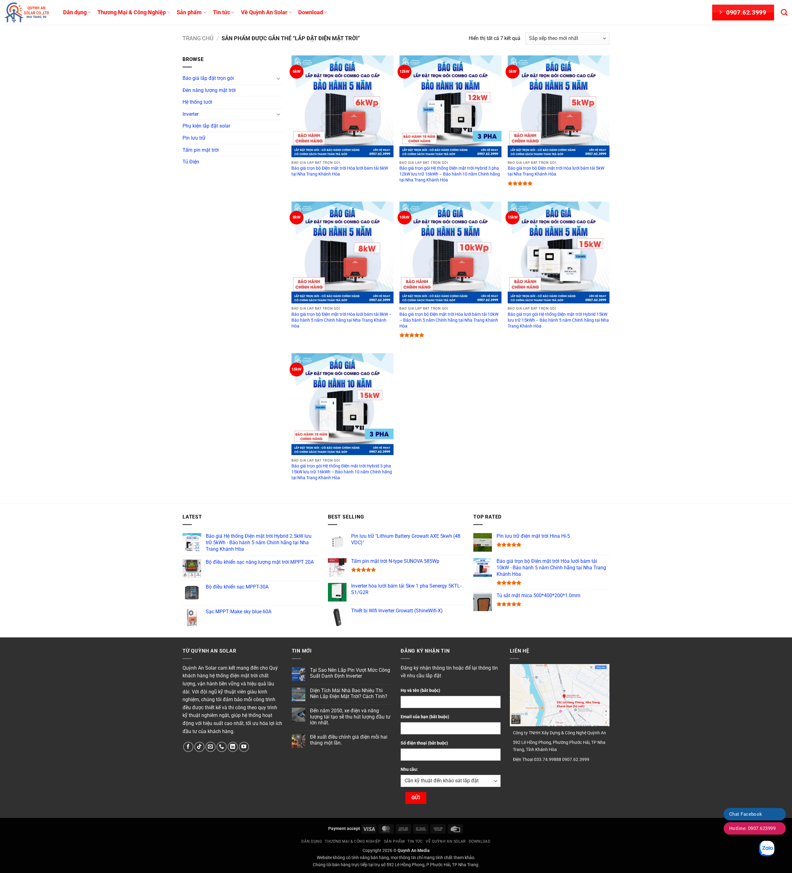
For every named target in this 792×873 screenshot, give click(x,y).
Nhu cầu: (409, 769)
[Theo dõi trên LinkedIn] (233, 747)
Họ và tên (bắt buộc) (420, 690)
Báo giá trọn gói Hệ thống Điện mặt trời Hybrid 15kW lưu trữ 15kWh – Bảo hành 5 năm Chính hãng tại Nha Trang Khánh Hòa (558, 320)
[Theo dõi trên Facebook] (188, 747)
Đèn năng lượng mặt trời (209, 90)
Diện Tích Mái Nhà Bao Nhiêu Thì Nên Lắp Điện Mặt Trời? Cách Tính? (348, 693)
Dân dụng (75, 12)
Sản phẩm (189, 12)
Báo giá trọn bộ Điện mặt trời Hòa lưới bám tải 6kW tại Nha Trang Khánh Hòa (339, 171)
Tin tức (221, 12)
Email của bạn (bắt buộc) (425, 716)
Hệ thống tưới (197, 102)
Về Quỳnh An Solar (264, 12)
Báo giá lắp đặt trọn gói (208, 78)
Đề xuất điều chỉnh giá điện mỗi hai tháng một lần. (348, 740)
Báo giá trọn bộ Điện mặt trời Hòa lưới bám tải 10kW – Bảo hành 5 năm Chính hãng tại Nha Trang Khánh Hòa (448, 320)
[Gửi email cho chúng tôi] (210, 747)
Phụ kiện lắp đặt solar (206, 126)
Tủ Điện (191, 162)
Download (310, 12)
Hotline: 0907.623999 (752, 828)
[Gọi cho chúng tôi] (222, 747)
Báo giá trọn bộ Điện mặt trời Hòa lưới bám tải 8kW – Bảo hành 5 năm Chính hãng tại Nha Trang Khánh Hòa (341, 320)
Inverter (191, 114)
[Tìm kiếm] (784, 12)
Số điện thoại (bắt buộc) (424, 743)
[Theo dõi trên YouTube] (244, 747)
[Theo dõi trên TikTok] (199, 747)
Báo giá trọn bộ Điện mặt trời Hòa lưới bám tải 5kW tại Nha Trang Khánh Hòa (556, 171)
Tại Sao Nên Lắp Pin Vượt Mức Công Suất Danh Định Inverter (350, 673)
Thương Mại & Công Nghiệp (131, 12)
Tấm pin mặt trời (201, 150)
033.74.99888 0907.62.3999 (561, 759)
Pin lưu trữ (194, 138)
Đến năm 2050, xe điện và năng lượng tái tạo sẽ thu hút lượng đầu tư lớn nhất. (350, 716)
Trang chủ (198, 38)
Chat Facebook (745, 814)
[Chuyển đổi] (278, 78)
